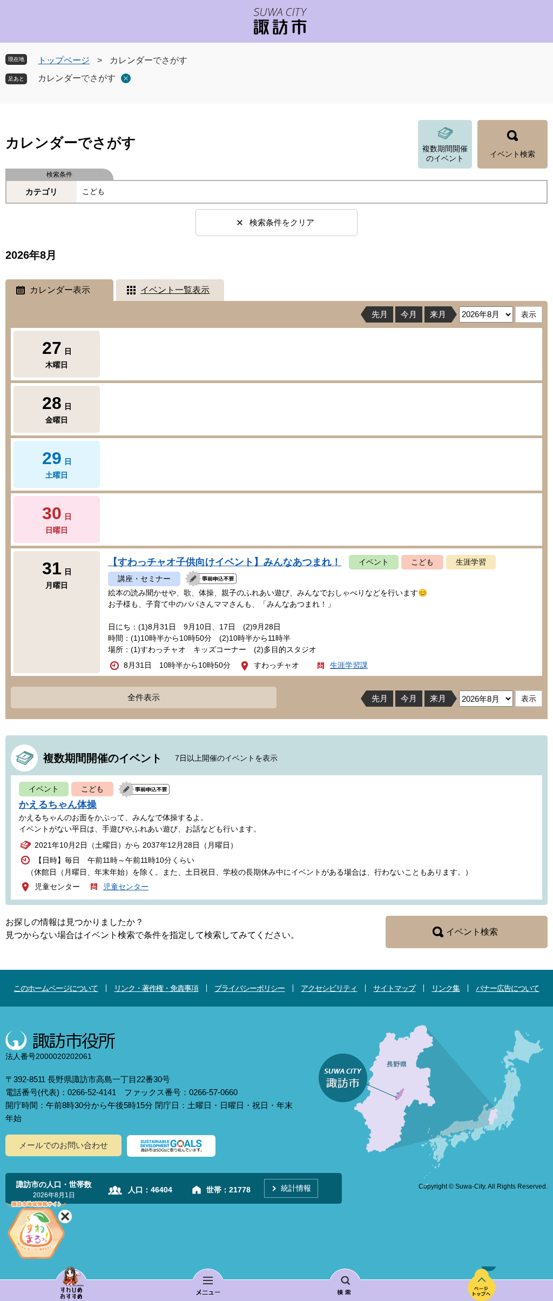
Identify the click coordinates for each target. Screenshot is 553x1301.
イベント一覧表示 (175, 289)
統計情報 (296, 1188)
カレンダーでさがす (77, 78)
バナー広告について (507, 988)
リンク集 (445, 988)
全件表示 (143, 697)
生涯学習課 (349, 665)
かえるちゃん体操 (58, 804)
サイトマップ (394, 988)
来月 (438, 314)
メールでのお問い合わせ (63, 1145)
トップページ (64, 60)
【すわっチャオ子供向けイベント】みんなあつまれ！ (224, 561)
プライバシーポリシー (249, 988)
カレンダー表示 (60, 289)
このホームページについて (56, 988)
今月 (409, 314)
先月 (380, 314)
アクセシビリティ (329, 988)
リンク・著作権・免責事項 (156, 988)
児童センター (126, 886)
